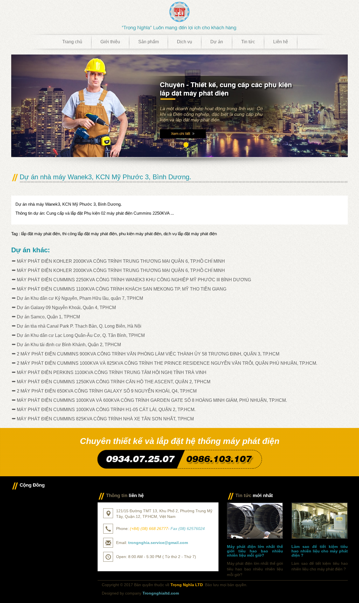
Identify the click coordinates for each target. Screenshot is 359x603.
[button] (36, 106)
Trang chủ (72, 41)
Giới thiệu (110, 41)
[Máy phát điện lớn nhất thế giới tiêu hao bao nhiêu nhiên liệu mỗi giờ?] (255, 520)
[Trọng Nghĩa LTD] (179, 15)
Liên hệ (280, 41)
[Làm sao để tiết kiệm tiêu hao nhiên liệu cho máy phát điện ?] (319, 520)
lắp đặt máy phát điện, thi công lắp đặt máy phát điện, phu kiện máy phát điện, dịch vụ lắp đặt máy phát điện (119, 233)
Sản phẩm (148, 41)
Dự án (216, 41)
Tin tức (248, 41)
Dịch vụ (184, 41)
